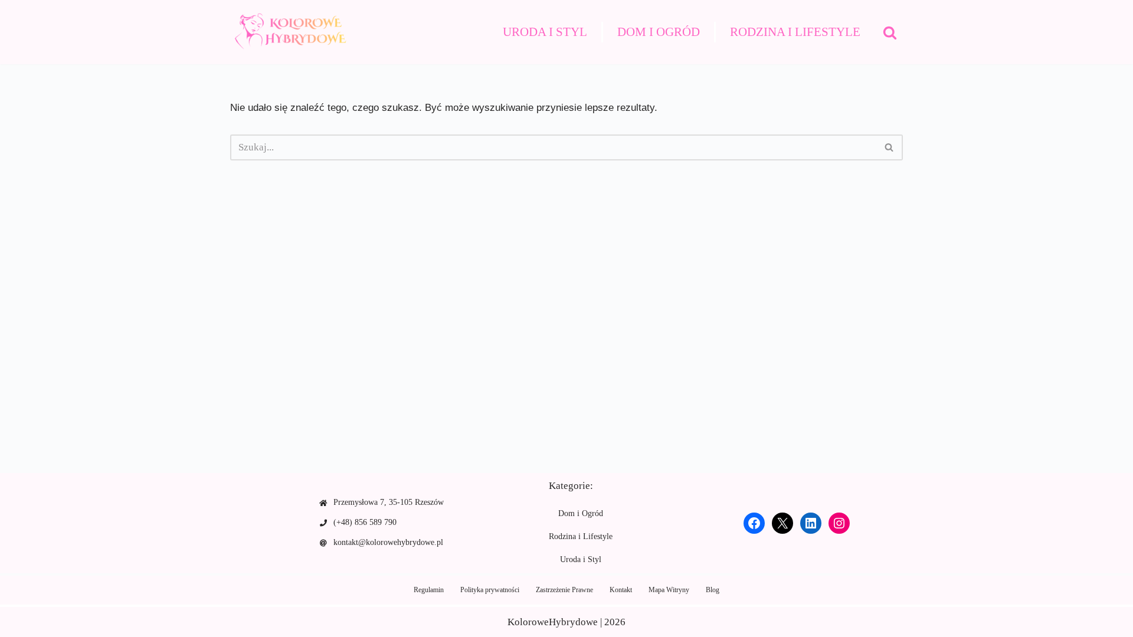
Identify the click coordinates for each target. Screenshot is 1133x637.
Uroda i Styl (545, 32)
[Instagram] (839, 523)
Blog (712, 590)
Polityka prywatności (489, 590)
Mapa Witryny (669, 590)
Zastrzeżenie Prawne (564, 590)
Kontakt (621, 590)
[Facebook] (754, 523)
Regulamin (429, 590)
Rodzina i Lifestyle (795, 32)
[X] (782, 523)
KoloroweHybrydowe (552, 622)
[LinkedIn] (810, 523)
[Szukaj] (890, 32)
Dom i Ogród (658, 32)
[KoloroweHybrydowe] (289, 32)
